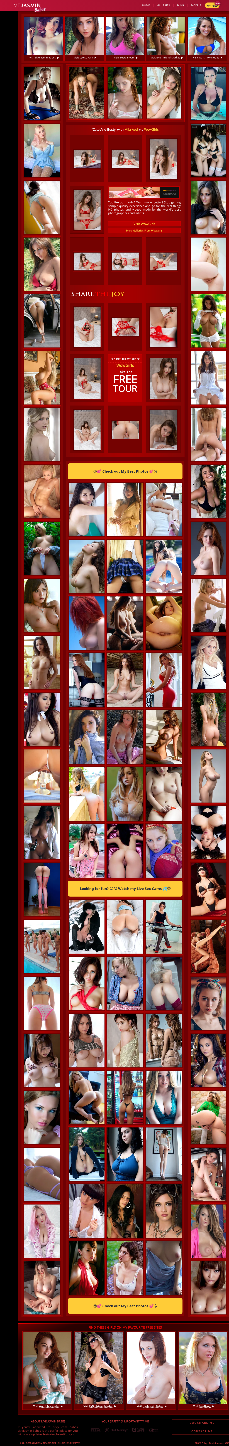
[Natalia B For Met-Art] (87, 954)
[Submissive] (208, 776)
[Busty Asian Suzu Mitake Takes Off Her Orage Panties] (164, 821)
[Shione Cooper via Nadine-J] (125, 1181)
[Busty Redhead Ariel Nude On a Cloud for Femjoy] (87, 650)
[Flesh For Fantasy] (42, 491)
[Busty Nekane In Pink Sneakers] (87, 1067)
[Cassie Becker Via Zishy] (164, 878)
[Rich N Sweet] (87, 1124)
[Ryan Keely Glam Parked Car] (42, 321)
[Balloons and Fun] (208, 548)
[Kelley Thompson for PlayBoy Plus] (208, 1060)
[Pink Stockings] (42, 889)
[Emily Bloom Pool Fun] (164, 593)
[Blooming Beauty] (87, 593)
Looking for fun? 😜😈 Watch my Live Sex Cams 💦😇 (125, 888)
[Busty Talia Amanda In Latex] (208, 832)
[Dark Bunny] (208, 889)
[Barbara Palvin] (164, 1067)
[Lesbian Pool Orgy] (42, 946)
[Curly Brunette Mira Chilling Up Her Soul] (125, 707)
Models (196, 5)
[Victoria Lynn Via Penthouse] (87, 1010)
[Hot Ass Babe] (125, 1124)
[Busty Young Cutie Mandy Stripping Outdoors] (125, 764)
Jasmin (25, 5)
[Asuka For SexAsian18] (208, 1288)
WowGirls (151, 129)
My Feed (212, 5)
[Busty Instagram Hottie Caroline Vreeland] (208, 93)
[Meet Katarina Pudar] (208, 662)
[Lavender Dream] (42, 1174)
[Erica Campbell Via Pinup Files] (42, 832)
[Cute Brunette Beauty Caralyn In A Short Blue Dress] (208, 1174)
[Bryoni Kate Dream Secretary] (164, 954)
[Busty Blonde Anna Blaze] (125, 821)
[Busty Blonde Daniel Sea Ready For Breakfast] (42, 1288)
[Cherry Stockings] (164, 1010)
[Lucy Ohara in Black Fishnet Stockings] (87, 707)
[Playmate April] (164, 764)
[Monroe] (164, 1295)
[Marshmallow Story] (125, 954)
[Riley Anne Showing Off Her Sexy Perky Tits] (208, 605)
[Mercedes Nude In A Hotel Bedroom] (42, 662)
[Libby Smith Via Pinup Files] (42, 264)
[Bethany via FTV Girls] (87, 821)
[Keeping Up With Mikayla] (42, 378)
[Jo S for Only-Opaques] (87, 1238)
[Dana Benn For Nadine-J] (125, 1010)
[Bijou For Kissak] (125, 1067)
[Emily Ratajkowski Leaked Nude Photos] (125, 536)
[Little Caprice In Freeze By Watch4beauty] (164, 650)
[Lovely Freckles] (87, 764)
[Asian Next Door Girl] (42, 207)
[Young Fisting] (164, 536)
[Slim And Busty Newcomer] (125, 650)
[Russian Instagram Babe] (164, 707)
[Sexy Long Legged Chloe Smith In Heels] (164, 1181)
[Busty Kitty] (164, 1124)
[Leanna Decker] (208, 1231)
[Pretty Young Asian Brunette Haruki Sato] (42, 605)
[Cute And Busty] (42, 1060)
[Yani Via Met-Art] (87, 1181)
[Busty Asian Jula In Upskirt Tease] (87, 536)
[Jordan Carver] (42, 93)
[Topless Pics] (208, 321)
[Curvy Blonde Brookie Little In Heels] (208, 264)
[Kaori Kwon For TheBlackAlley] (42, 719)
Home (146, 5)
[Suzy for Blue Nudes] (164, 1238)
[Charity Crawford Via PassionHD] (208, 434)
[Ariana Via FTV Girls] (208, 378)
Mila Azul (131, 129)
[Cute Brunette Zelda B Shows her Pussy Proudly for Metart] (125, 878)
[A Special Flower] (208, 719)
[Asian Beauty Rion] (87, 1295)
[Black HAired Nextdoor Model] (125, 1238)
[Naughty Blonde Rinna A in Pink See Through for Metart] (42, 1117)
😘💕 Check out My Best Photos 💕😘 (125, 471)
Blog (180, 5)
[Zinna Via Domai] (208, 207)
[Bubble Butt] (208, 1117)
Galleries (163, 5)
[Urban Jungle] (42, 548)
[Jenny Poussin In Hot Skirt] (125, 593)
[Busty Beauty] (87, 878)
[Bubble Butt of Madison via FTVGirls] (42, 1003)
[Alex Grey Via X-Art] (42, 434)
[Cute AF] (208, 1003)
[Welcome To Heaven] (208, 150)
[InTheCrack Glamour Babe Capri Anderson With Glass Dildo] (208, 946)
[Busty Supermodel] (208, 491)
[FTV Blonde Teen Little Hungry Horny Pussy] (42, 776)
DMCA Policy (201, 1443)
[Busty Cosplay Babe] (42, 150)
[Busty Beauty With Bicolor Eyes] (125, 1295)
